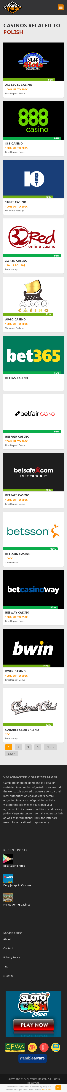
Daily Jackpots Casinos (17, 885)
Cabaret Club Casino (22, 730)
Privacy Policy (11, 957)
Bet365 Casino (16, 378)
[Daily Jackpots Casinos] (8, 878)
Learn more (47, 1089)
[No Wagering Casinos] (8, 897)
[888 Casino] (33, 120)
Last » (11, 753)
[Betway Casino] (33, 589)
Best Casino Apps (14, 865)
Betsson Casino (18, 554)
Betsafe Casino (17, 495)
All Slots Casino (18, 84)
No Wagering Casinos (16, 904)
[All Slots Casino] (33, 61)
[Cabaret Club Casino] (33, 706)
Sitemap (8, 975)
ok (58, 1087)
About (7, 939)
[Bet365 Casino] (33, 354)
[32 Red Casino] (33, 237)
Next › (50, 747)
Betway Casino (17, 612)
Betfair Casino (17, 436)
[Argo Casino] (33, 296)
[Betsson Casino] (33, 530)
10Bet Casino (15, 202)
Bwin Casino (15, 671)
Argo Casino (15, 319)
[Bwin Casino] (33, 648)
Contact (8, 948)
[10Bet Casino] (33, 179)
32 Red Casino (16, 260)
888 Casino (14, 143)
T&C (5, 966)
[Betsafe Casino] (33, 472)
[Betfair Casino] (33, 413)
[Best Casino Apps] (8, 859)
